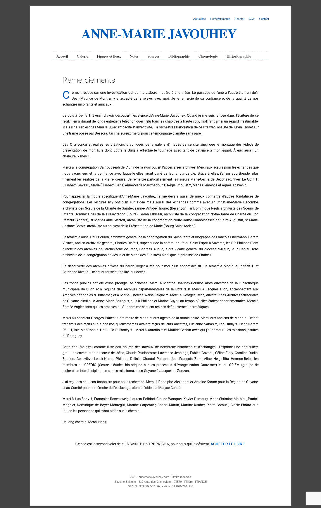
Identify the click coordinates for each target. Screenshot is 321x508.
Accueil (62, 56)
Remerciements (220, 18)
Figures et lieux (109, 56)
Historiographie (239, 56)
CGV (252, 18)
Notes (134, 56)
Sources (153, 56)
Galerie (82, 56)
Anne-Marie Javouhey (158, 33)
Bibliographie (179, 56)
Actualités (199, 18)
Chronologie (208, 56)
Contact (264, 18)
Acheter (239, 18)
